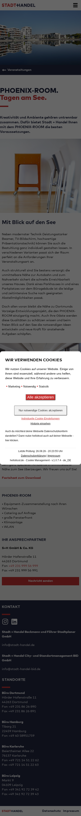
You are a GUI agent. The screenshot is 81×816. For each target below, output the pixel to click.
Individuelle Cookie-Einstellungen (40, 418)
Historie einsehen (40, 423)
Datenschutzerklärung (33, 455)
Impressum (54, 455)
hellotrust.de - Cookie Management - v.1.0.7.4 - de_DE (40, 460)
